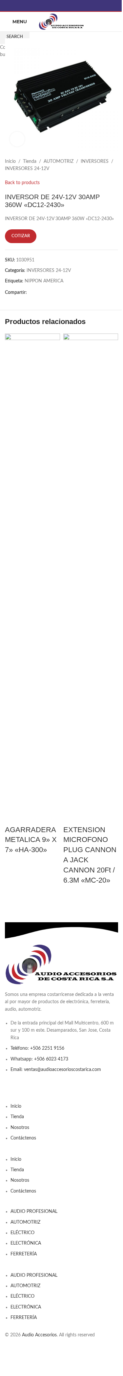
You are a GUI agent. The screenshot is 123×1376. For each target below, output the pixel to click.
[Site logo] (62, 21)
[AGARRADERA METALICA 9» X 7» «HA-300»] (32, 579)
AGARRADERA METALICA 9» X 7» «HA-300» (31, 840)
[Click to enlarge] (17, 139)
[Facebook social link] (62, 5)
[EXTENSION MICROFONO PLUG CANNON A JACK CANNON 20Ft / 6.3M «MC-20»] (90, 579)
